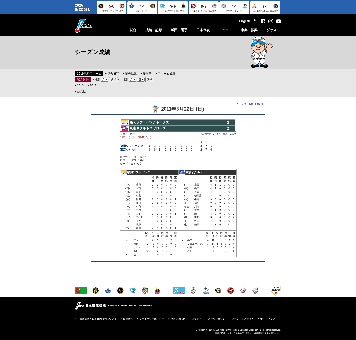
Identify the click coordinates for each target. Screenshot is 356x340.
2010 (80, 85)
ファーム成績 (166, 73)
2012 (93, 85)
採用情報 (128, 318)
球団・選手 (179, 30)
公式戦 (81, 91)
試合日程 (113, 73)
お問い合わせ (177, 318)
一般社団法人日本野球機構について (97, 318)
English (244, 21)
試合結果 (131, 73)
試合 (133, 30)
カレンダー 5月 (244, 104)
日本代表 (203, 30)
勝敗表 (147, 73)
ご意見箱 (196, 318)
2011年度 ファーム (89, 73)
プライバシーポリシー (151, 318)
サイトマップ (267, 318)
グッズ (271, 30)
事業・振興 (249, 30)
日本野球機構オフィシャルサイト (94, 25)
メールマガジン (216, 318)
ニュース (225, 30)
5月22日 (260, 104)
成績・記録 (153, 30)
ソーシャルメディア (243, 318)
